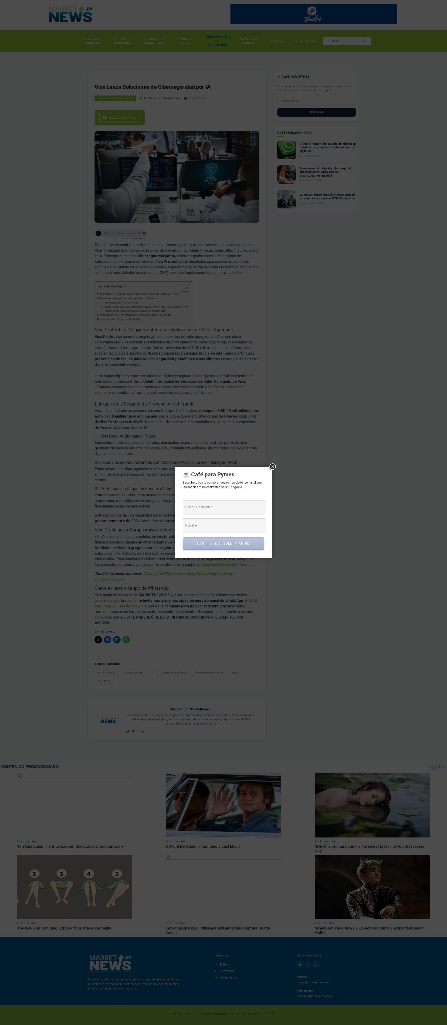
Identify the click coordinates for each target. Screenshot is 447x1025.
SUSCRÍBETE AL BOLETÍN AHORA (223, 543)
